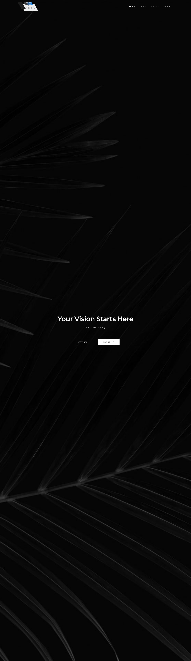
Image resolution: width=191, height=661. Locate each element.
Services (154, 6)
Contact (167, 6)
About (143, 6)
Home (132, 6)
